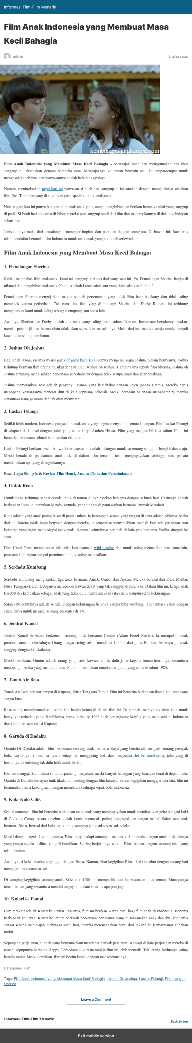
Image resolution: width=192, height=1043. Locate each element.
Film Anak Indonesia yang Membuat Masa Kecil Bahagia (59, 978)
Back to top (179, 1021)
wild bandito (104, 547)
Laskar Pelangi (151, 978)
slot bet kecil (144, 755)
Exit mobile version (96, 1035)
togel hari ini (52, 188)
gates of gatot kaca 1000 (76, 359)
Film (27, 968)
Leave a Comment (96, 999)
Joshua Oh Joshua (122, 978)
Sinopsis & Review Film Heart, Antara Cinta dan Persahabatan (78, 473)
